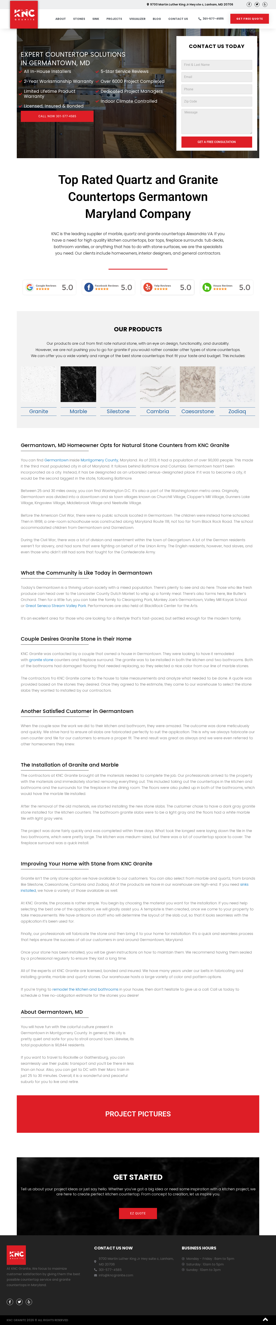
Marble (78, 411)
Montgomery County (99, 460)
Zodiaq (237, 411)
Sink (95, 19)
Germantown (56, 460)
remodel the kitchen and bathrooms (85, 989)
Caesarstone (197, 411)
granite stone (40, 659)
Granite (38, 411)
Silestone (118, 411)
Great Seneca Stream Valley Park (56, 605)
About (60, 19)
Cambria (157, 411)
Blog (157, 19)
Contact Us (178, 19)
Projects (114, 19)
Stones (79, 19)
